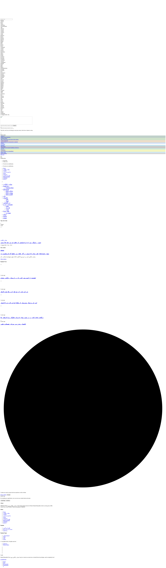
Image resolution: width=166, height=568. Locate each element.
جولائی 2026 (9, 191)
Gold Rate (5, 178)
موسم (4, 173)
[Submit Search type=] (13, 128)
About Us (5, 543)
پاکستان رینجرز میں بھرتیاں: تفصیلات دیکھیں (13, 324)
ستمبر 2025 (9, 193)
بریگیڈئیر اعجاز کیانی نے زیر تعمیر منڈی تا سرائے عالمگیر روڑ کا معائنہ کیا (22, 317)
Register (4, 559)
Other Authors (3, 259)
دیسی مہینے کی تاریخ (7, 529)
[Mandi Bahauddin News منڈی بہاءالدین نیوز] (16, 124)
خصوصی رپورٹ (8, 204)
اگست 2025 (9, 194)
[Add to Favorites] (1, 264)
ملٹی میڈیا (6, 211)
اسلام (4, 214)
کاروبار (8, 208)
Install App (3, 500)
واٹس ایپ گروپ (6, 175)
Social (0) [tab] (5, 160)
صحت (5, 218)
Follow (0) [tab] (5, 161)
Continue (8, 500)
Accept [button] (8, 494)
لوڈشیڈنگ (6, 189)
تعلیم (7, 206)
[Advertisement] (39, 10)
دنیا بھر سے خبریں (7, 172)
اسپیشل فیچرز (6, 535)
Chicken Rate (10, 187)
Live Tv (4, 179)
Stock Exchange (6, 176)
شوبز (7, 209)
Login (2, 559)
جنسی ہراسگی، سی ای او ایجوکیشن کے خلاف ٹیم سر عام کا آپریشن (21, 242)
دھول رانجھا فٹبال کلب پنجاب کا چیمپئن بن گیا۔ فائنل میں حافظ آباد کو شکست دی (25, 253)
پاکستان (5, 170)
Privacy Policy (3, 494)
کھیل (7, 201)
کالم (7, 199)
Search (14, 125)
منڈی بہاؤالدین (6, 169)
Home (4, 168)
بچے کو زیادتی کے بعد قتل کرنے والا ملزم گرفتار (14, 292)
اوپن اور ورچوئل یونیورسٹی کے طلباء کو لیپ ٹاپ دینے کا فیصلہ (19, 303)
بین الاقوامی (6, 203)
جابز (4, 196)
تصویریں (8, 213)
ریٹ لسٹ (5, 174)
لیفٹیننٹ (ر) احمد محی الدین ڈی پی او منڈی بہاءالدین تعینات (18, 278)
